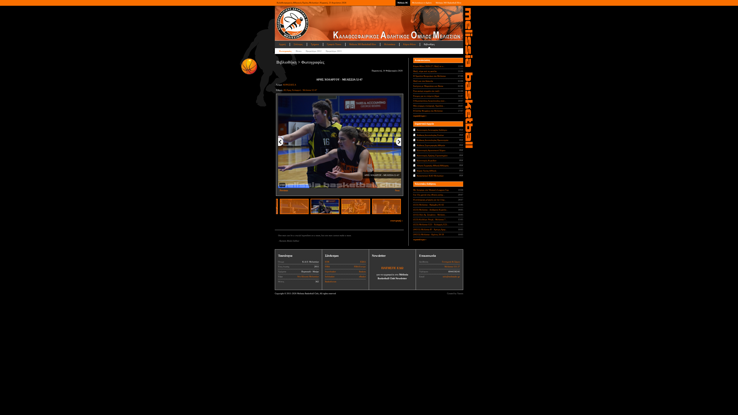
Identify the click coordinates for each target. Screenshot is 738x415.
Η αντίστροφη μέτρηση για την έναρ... (429, 200)
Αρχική (282, 44)
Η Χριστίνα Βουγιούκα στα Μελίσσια (429, 76)
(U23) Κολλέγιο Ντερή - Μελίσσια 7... (430, 219)
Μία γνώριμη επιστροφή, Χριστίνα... (429, 106)
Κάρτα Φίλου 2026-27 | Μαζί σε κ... (429, 66)
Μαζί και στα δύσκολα (423, 81)
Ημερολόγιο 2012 (314, 51)
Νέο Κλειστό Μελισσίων (308, 276)
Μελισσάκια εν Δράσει (422, 3)
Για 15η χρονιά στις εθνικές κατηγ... (429, 195)
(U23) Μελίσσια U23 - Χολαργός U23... (431, 224)
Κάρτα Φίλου (409, 44)
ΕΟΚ (327, 262)
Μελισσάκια (389, 44)
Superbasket (330, 271)
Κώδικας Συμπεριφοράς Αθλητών (431, 145)
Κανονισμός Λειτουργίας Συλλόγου (432, 130)
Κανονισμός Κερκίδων (426, 160)
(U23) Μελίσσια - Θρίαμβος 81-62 (428, 205)
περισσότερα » (419, 116)
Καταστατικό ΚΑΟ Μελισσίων (430, 176)
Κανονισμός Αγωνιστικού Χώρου (431, 150)
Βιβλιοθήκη (429, 44)
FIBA (327, 266)
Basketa (362, 271)
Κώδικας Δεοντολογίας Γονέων (430, 135)
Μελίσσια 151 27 (452, 266)
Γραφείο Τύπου (334, 44)
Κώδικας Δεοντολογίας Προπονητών (432, 140)
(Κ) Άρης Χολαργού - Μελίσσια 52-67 (300, 90)
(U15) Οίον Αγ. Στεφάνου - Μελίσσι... (429, 215)
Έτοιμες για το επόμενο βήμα (426, 96)
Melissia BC (402, 3)
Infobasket (329, 276)
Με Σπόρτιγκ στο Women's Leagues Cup (431, 190)
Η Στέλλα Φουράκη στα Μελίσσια (428, 111)
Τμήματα (315, 44)
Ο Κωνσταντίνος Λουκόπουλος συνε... (429, 101)
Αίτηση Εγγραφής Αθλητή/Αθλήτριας (433, 165)
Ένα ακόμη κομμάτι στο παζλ (426, 91)
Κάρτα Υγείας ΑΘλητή (426, 171)
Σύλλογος (298, 44)
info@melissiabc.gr (451, 276)
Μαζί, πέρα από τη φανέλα (425, 71)
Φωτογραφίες (285, 51)
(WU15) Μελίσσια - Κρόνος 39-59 (428, 234)
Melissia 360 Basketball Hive (448, 3)
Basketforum (330, 281)
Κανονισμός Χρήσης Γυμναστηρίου (432, 155)
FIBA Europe (360, 266)
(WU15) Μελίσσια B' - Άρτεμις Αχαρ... (430, 229)
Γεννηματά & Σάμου (451, 262)
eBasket (362, 276)
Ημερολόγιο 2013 (334, 51)
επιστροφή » (396, 220)
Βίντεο (299, 51)
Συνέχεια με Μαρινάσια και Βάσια (428, 86)
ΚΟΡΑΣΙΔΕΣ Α (289, 85)
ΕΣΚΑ (363, 262)
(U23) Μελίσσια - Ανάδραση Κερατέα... (430, 210)
